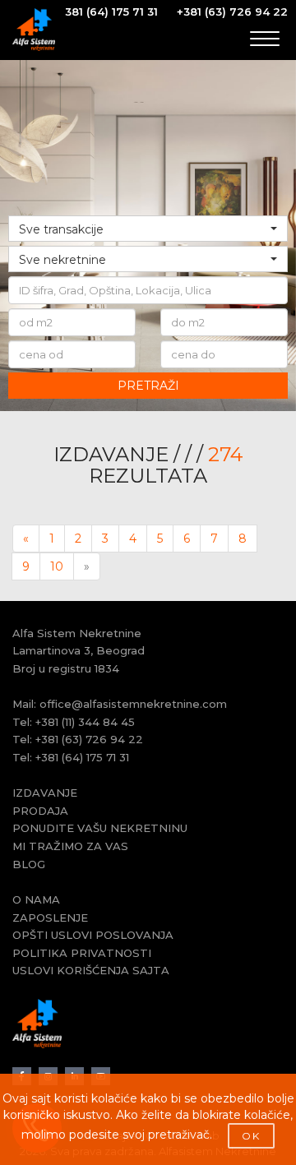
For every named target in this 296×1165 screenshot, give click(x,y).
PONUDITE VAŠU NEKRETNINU (99, 827)
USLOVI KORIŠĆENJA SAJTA (90, 970)
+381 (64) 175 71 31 (82, 757)
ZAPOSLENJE (50, 917)
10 (56, 566)
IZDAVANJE (44, 792)
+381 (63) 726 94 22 (232, 11)
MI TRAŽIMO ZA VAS (70, 846)
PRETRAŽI (148, 385)
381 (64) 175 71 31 (111, 11)
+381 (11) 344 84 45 (85, 721)
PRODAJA (40, 810)
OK (251, 1136)
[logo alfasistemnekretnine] (33, 29)
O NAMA (36, 899)
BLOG (28, 864)
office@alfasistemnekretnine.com (133, 703)
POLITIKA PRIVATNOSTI (81, 952)
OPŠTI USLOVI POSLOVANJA (92, 934)
